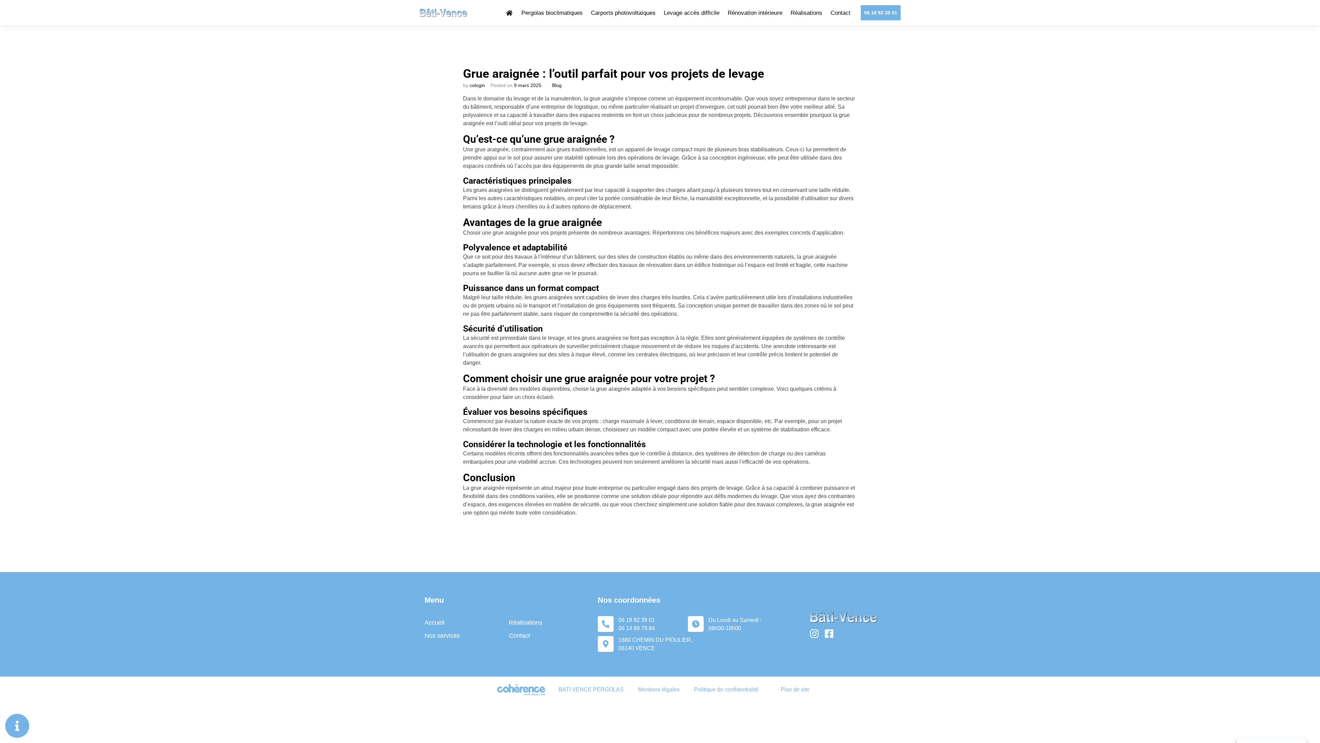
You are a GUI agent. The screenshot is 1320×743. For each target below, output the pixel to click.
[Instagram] (814, 633)
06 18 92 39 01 (636, 620)
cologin (477, 85)
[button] (881, 12)
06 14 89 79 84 (636, 628)
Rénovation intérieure (755, 13)
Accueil (434, 622)
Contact (840, 13)
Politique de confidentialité (726, 689)
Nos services (442, 635)
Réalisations (806, 13)
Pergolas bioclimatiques (552, 13)
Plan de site (795, 689)
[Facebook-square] (829, 633)
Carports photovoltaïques (623, 13)
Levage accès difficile (691, 13)
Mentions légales (659, 689)
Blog (557, 85)
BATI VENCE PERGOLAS (591, 689)
